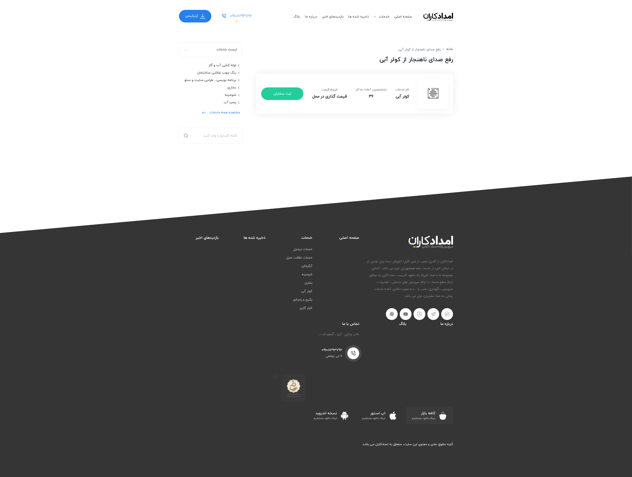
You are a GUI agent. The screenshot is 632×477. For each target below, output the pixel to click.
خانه (449, 49)
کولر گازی (306, 308)
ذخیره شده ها (358, 16)
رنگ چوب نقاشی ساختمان (216, 72)
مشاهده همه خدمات (224, 112)
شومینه (230, 95)
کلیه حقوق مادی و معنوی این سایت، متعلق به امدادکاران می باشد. (407, 444)
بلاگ (297, 16)
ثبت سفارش (282, 93)
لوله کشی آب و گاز (222, 65)
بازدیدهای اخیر (333, 16)
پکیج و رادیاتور (302, 300)
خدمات (384, 16)
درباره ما (311, 16)
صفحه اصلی (403, 16)
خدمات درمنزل (302, 249)
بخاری (231, 87)
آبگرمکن (306, 266)
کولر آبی (306, 291)
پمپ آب (230, 102)
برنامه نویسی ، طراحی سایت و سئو (210, 80)
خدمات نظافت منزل (299, 258)
